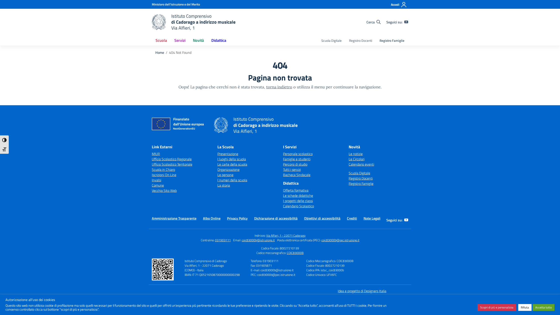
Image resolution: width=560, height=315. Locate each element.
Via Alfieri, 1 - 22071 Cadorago (285, 235)
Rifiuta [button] (525, 307)
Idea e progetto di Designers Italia (362, 291)
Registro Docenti (360, 40)
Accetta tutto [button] (543, 307)
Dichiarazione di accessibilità (276, 218)
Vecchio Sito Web (164, 190)
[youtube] (406, 22)
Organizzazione (228, 169)
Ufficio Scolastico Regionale (172, 159)
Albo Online (211, 218)
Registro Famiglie (392, 40)
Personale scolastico (298, 153)
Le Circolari (356, 159)
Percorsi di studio (295, 164)
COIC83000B (295, 252)
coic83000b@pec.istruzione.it (340, 240)
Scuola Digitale (331, 40)
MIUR (156, 153)
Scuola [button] (161, 40)
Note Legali (372, 218)
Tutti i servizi (292, 169)
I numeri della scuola (232, 180)
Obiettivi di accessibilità (322, 218)
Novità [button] (198, 40)
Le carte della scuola (232, 164)
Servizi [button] (180, 40)
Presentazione (227, 153)
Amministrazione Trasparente (174, 218)
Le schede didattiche (298, 195)
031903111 (223, 240)
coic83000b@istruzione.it (258, 240)
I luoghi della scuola (231, 159)
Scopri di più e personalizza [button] (496, 307)
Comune (158, 185)
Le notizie (356, 153)
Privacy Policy (237, 218)
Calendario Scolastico (298, 206)
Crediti (352, 218)
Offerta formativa (295, 190)
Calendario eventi (361, 164)
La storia (223, 185)
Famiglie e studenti (296, 159)
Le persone (225, 174)
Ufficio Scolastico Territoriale (172, 164)
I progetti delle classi (298, 200)
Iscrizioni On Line (164, 174)
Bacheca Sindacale (296, 174)
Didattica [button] (218, 40)
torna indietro (279, 86)
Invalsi (156, 180)
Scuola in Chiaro (163, 169)
